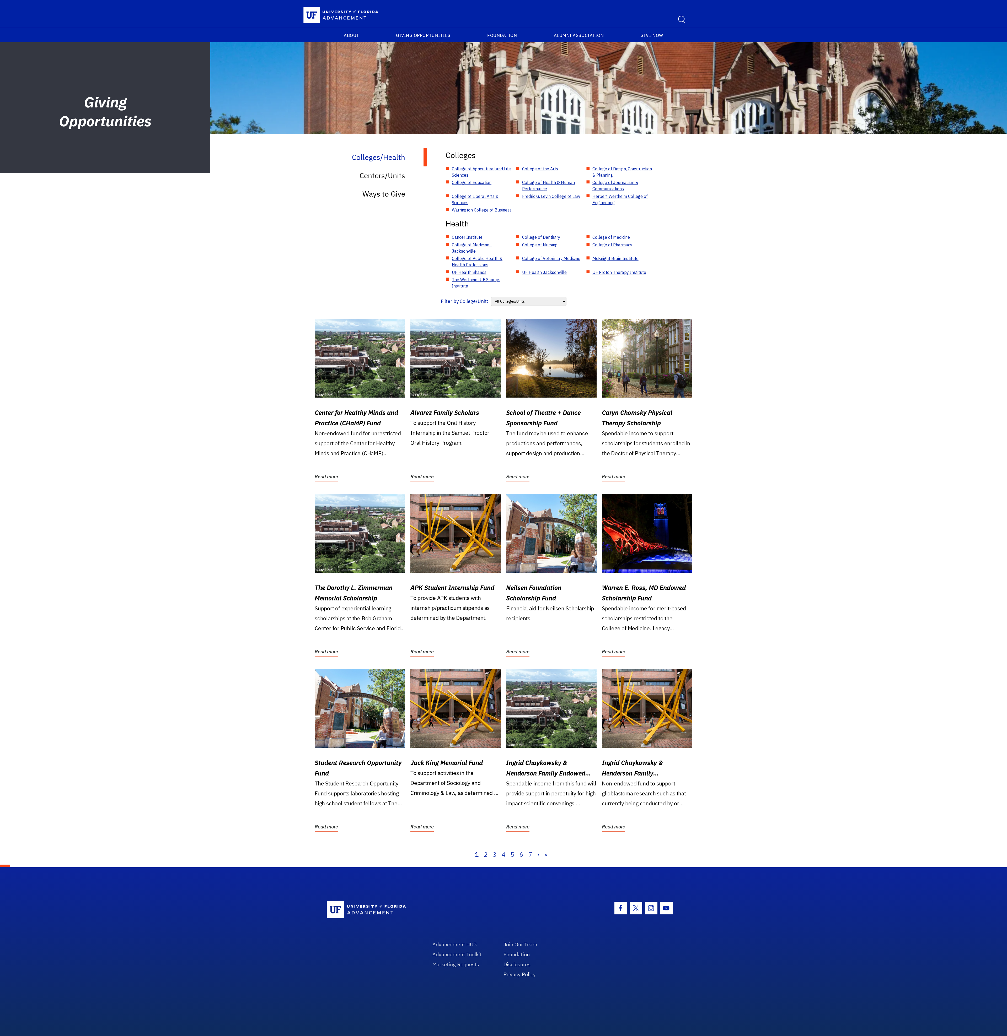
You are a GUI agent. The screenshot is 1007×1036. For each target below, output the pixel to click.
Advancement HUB (454, 944)
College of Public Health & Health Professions (477, 261)
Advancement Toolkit (457, 954)
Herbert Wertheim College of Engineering (620, 199)
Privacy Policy (520, 974)
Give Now (651, 35)
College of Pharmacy (612, 244)
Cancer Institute (467, 237)
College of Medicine (611, 237)
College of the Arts (540, 168)
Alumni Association (579, 35)
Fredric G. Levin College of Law (551, 196)
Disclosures (517, 964)
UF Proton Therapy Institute (619, 272)
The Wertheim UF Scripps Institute (476, 283)
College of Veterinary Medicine (551, 258)
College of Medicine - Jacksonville (472, 248)
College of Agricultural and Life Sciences (481, 172)
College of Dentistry (541, 237)
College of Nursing (540, 244)
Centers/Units (382, 175)
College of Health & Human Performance (548, 185)
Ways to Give (383, 194)
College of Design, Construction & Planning (622, 172)
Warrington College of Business (482, 210)
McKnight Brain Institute (615, 258)
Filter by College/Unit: (464, 301)
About (351, 35)
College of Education (471, 182)
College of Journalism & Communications (615, 185)
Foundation (502, 35)
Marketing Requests (455, 964)
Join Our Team (520, 944)
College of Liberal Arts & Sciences (475, 199)
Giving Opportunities (423, 35)
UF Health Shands (469, 272)
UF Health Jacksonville (544, 272)
